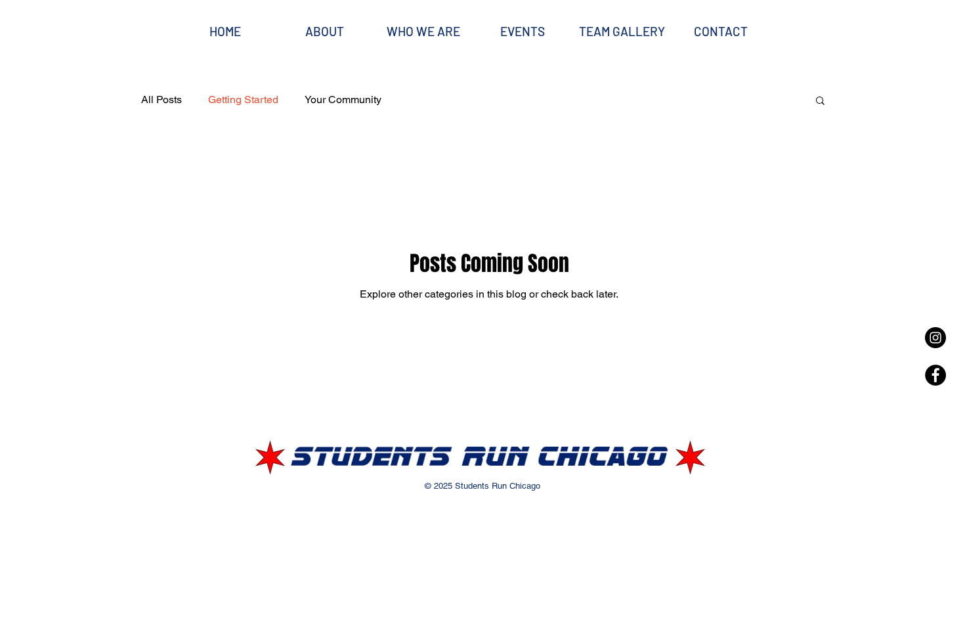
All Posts (161, 99)
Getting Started (243, 99)
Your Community (343, 99)
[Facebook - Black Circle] (935, 375)
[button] (820, 101)
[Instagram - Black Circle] (935, 337)
